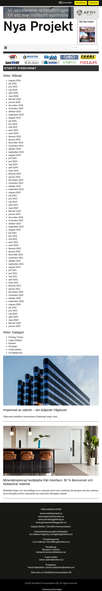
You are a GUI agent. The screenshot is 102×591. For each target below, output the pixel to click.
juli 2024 (12, 158)
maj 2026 (12, 90)
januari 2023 (14, 214)
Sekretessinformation (52, 589)
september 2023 (16, 189)
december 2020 (15, 292)
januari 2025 (14, 139)
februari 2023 (14, 211)
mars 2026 (13, 96)
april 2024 (13, 167)
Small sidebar (15, 349)
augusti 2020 (14, 304)
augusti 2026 (14, 80)
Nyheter (12, 343)
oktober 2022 (14, 223)
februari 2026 (14, 99)
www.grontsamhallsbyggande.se (51, 522)
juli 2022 (12, 233)
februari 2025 (14, 136)
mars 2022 (13, 245)
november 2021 (15, 258)
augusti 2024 (14, 155)
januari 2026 (14, 102)
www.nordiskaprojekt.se (51, 513)
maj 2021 (12, 276)
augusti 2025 (14, 118)
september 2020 (16, 301)
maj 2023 (12, 202)
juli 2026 (12, 83)
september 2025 (16, 115)
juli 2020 (12, 307)
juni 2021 (12, 273)
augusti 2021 (14, 267)
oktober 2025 (14, 111)
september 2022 (16, 227)
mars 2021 (13, 283)
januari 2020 (14, 326)
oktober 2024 (14, 149)
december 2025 (15, 105)
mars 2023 (13, 208)
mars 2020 (13, 320)
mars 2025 (13, 133)
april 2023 (13, 205)
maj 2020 (12, 314)
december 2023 (15, 180)
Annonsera (93, 3)
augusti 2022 (14, 230)
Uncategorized (15, 353)
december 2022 (15, 217)
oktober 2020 (14, 298)
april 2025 (13, 130)
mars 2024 (13, 171)
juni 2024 (12, 161)
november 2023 (15, 183)
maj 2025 (12, 127)
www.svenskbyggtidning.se (51, 519)
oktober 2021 (14, 261)
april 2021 (13, 279)
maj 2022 (12, 239)
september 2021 (16, 264)
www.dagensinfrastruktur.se (51, 516)
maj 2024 (12, 164)
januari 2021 (14, 289)
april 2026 (13, 93)
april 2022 (13, 242)
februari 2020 (14, 323)
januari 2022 (14, 251)
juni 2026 (12, 87)
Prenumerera (81, 3)
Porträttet (12, 346)
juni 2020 (12, 310)
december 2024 (15, 142)
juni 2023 (12, 198)
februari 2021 (14, 286)
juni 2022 (12, 236)
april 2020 (13, 317)
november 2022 (15, 220)
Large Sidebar (15, 340)
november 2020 (15, 295)
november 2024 (15, 146)
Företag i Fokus (15, 337)
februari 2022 (14, 248)
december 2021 (15, 254)
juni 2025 (12, 124)
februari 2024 (14, 174)
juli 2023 (12, 195)
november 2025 (15, 108)
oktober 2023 (14, 186)
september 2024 (16, 152)
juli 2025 (12, 121)
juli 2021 (12, 270)
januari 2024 (14, 177)
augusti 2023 (14, 192)
